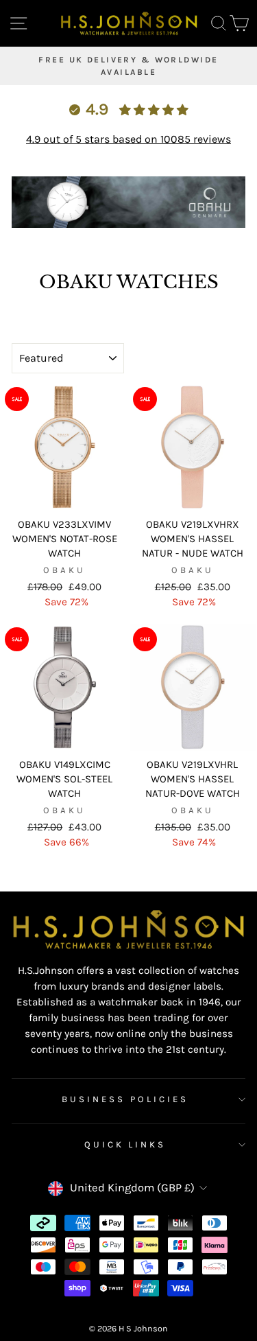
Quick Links (125, 1144)
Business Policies (125, 1099)
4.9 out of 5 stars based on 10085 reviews (128, 138)
